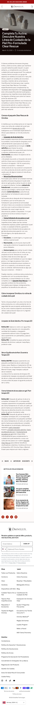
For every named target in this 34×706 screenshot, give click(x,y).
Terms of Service (22, 562)
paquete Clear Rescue (20, 281)
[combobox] (4, 549)
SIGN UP (26, 544)
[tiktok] (10, 680)
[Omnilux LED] (17, 7)
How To (5, 29)
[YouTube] (16, 517)
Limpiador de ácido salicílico (16, 430)
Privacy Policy (12, 562)
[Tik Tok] (11, 517)
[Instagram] (2, 517)
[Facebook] (7, 517)
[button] (2, 7)
